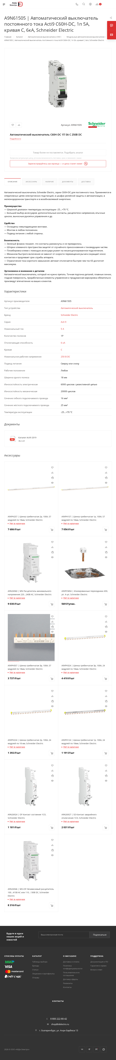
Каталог (37, 956)
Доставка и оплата (71, 961)
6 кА (63, 342)
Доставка (86, 182)
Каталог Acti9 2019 (27, 437)
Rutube (96, 1049)
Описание (12, 182)
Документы (67, 182)
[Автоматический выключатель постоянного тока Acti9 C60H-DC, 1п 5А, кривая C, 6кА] (58, 84)
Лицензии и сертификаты (43, 973)
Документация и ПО (99, 961)
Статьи (35, 969)
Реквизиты (68, 983)
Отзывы (35, 977)
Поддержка (96, 956)
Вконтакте (82, 1049)
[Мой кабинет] (90, 4)
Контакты (67, 987)
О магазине (69, 956)
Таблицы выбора (39, 961)
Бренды (35, 965)
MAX (104, 1049)
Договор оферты (70, 979)
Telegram (89, 1049)
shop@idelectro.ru (60, 1024)
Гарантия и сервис (98, 965)
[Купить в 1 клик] (52, 477)
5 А (62, 328)
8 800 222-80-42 (58, 1019)
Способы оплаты (14, 956)
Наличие (49, 182)
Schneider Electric (69, 315)
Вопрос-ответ (96, 969)
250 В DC (65, 356)
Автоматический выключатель (77, 308)
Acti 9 (63, 321)
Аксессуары (31, 182)
